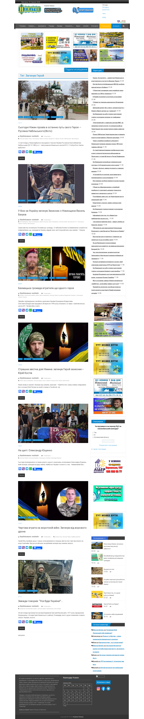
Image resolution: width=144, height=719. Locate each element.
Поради (51, 26)
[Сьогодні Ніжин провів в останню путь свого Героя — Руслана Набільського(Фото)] (53, 100)
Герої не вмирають (38, 117)
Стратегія (68, 26)
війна (37, 295)
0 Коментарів (47, 136)
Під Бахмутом (49, 608)
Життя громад (43, 200)
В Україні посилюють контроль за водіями (107, 97)
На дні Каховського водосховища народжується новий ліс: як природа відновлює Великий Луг (107, 246)
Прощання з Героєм (56, 117)
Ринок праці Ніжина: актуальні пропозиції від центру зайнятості (113, 546)
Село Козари (57, 608)
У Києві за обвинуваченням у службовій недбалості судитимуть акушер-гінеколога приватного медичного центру (106, 190)
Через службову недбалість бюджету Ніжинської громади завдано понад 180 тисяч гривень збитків (107, 144)
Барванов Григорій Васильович (28, 608)
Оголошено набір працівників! (113, 614)
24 (65, 700)
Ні (94, 435)
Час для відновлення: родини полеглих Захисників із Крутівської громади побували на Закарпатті (107, 255)
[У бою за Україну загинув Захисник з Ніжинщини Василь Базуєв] (51, 184)
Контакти (94, 26)
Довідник (116, 26)
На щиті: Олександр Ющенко (35, 450)
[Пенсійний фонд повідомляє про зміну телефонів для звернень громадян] (97, 557)
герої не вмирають (53, 221)
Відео (78, 26)
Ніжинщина (35, 138)
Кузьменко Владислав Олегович (67, 295)
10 (65, 694)
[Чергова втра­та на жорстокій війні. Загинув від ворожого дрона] (53, 501)
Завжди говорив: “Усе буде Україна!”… (40, 601)
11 (69, 694)
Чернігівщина (75, 138)
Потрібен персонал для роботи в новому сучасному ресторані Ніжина (114, 582)
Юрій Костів (66, 380)
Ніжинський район (33, 458)
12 (73, 694)
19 (73, 697)
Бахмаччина (58, 536)
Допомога (42, 26)
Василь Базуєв (44, 221)
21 (81, 697)
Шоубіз (85, 26)
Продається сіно (109, 569)
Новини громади (54, 200)
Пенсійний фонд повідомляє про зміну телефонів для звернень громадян (114, 558)
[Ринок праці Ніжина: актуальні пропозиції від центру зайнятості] (97, 545)
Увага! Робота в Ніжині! (111, 604)
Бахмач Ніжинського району (27, 295)
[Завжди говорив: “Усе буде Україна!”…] (45, 577)
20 (77, 697)
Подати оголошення (76, 69)
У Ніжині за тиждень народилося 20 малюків (108, 102)
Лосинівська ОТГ (72, 221)
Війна (20, 117)
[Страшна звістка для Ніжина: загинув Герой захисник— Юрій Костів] (53, 342)
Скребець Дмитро (75, 536)
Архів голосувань (99, 449)
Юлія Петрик (58, 380)
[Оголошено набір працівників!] (97, 616)
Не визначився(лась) (101, 437)
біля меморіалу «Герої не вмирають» (29, 221)
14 (81, 694)
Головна (23, 26)
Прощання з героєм (53, 138)
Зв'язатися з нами (103, 682)
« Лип (64, 705)
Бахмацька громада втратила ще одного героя (46, 288)
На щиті (52, 278)
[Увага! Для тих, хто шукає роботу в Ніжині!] (97, 594)
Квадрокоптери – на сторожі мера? (111, 642)
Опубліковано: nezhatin (29, 136)
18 (69, 697)
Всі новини (27, 117)
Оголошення (105, 26)
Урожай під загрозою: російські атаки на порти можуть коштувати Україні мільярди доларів (106, 290)
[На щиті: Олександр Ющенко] (53, 423)
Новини (31, 26)
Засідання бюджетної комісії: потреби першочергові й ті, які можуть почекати (108, 649)
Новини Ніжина (49, 6)
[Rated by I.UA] (100, 677)
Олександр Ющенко (56, 458)
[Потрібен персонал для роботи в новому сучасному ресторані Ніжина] (97, 581)
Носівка (48, 458)
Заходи (59, 26)
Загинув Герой (24, 138)
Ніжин (47, 117)
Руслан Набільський (65, 138)
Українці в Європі (24, 709)
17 (65, 697)
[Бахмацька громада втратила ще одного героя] (51, 264)
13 (77, 694)
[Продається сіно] (97, 571)
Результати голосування (108, 445)
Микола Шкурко (98, 630)
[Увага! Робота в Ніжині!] (97, 605)
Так (95, 432)
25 (69, 700)
